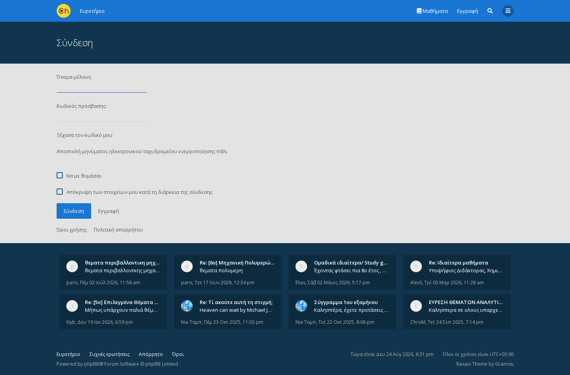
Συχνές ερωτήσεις (110, 354)
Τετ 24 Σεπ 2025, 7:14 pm (456, 322)
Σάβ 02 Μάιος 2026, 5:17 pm (338, 282)
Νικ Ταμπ (191, 322)
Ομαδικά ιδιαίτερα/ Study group (354, 262)
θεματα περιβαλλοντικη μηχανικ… (127, 262)
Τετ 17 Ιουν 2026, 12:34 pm (224, 282)
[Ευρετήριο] (64, 11)
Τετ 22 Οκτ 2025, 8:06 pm (346, 322)
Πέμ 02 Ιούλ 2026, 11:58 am (110, 282)
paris (72, 282)
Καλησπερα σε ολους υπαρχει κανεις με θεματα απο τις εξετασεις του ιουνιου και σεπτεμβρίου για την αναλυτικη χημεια (466, 309)
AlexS (416, 282)
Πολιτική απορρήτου (118, 229)
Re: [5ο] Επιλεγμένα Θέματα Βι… (124, 302)
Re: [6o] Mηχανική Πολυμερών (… (240, 262)
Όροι (178, 354)
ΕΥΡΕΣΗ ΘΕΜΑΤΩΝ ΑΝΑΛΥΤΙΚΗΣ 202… (475, 302)
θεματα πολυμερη (221, 270)
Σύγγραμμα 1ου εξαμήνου (346, 302)
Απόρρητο (151, 354)
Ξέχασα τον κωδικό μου (84, 134)
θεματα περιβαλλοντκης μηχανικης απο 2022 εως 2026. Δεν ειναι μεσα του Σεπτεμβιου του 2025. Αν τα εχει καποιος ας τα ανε (122, 270)
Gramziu (504, 364)
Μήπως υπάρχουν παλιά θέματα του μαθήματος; (122, 309)
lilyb (70, 322)
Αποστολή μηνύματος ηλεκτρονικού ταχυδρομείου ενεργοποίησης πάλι (142, 151)
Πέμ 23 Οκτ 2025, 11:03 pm (233, 322)
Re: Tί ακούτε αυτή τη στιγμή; (236, 302)
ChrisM (417, 322)
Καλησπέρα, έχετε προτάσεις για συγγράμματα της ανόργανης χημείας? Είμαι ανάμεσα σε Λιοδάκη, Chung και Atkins (351, 309)
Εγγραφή (467, 10)
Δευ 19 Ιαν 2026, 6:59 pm (105, 322)
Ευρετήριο (68, 354)
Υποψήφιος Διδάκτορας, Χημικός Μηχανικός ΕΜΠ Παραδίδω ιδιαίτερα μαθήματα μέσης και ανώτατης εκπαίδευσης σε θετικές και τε (466, 270)
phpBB (91, 364)
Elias (300, 282)
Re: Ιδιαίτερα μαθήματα (458, 262)
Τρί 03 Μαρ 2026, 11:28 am (454, 282)
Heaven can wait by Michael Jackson (237, 309)
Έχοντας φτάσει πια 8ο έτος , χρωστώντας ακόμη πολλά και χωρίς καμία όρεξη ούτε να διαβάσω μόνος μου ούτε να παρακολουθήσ (351, 270)
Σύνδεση (74, 210)
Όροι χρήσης (72, 229)
